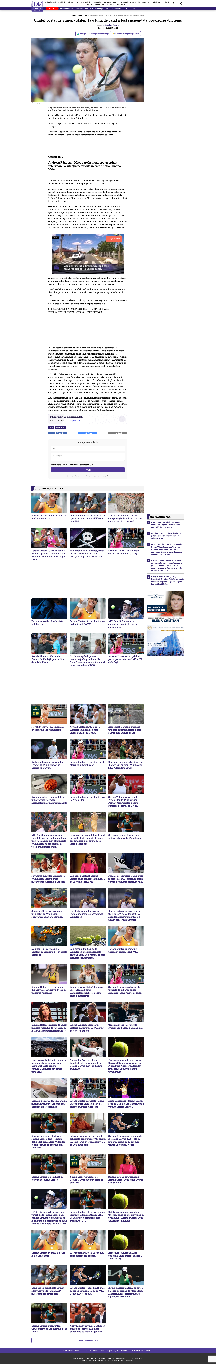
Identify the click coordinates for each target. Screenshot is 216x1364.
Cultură (166, 2)
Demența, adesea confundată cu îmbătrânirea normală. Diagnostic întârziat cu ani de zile (49, 799)
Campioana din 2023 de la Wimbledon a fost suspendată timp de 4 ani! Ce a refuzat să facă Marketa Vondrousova (87, 953)
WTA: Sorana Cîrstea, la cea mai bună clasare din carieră (87, 1254)
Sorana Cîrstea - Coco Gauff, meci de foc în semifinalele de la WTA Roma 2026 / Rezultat (87, 1290)
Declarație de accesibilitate (140, 1350)
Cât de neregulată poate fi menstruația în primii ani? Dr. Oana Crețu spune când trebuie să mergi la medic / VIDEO (87, 660)
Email (119, 433)
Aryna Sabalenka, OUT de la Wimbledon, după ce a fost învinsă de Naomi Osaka (85, 729)
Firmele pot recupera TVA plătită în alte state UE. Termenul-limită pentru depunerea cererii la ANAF (126, 878)
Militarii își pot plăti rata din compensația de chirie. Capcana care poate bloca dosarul (125, 518)
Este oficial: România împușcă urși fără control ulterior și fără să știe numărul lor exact (124, 729)
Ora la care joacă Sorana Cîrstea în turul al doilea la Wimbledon (125, 836)
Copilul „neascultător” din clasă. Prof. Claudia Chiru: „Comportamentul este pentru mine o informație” (87, 991)
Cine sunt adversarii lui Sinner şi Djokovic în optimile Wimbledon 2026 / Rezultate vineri (125, 764)
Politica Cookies (92, 1350)
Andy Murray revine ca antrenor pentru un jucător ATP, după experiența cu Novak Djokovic (87, 1328)
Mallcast (110, 4)
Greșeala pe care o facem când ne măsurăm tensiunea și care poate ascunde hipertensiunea (49, 1103)
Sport (89, 4)
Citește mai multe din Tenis (88, 1340)
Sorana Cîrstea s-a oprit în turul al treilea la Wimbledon (87, 763)
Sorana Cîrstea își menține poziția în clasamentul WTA (123, 950)
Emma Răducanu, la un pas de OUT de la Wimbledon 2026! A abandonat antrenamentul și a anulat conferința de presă (124, 915)
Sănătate (156, 2)
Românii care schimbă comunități (135, 2)
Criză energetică (83, 2)
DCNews (37, 6)
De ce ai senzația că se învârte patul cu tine (47, 623)
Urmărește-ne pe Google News (128, 34)
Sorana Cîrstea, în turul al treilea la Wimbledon (87, 798)
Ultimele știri (50, 2)
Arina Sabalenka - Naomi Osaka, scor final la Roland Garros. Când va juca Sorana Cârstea (126, 1103)
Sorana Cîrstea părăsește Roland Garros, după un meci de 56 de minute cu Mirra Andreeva (87, 1103)
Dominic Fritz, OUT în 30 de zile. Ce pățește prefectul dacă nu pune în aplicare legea (166, 535)
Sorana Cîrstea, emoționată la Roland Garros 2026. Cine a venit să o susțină (125, 1179)
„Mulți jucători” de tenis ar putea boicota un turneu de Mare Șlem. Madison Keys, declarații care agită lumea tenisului (125, 1292)
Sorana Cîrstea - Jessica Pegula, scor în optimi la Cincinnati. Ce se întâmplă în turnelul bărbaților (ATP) (49, 555)
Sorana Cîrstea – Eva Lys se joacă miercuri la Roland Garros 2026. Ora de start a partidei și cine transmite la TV (87, 1216)
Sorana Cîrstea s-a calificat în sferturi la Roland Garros (47, 1178)
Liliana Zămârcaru (111, 25)
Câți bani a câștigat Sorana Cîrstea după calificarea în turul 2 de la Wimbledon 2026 (87, 878)
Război (70, 2)
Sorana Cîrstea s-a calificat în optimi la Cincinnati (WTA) (124, 552)
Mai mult (122, 4)
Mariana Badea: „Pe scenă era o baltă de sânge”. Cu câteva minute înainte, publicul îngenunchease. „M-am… (99, 8)
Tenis (85, 15)
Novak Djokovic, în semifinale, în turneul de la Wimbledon (48, 728)
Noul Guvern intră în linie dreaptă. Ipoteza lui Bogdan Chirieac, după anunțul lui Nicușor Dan (165, 524)
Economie (96, 2)
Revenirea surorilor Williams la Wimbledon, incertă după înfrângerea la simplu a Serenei (48, 878)
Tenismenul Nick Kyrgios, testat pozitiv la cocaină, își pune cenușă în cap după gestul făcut (87, 553)
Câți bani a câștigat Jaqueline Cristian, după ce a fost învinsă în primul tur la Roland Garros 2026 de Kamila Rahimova (126, 1216)
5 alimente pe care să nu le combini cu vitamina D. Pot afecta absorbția (49, 951)
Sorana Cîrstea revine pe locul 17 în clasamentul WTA (49, 517)
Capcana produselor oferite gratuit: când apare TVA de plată (125, 1026)
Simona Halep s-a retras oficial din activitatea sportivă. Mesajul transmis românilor (49, 989)
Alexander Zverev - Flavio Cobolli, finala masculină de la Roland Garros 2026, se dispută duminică (86, 1064)
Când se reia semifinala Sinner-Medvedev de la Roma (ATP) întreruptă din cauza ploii (48, 1290)
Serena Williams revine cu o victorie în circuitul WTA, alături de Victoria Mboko (87, 1027)
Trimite (88, 470)
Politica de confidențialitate (72, 1350)
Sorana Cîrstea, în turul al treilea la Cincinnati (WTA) (87, 623)
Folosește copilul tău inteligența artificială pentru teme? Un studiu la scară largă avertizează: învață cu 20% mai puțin (88, 1140)
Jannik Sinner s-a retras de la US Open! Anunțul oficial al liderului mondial (87, 518)
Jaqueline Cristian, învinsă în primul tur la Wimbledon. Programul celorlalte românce (47, 913)
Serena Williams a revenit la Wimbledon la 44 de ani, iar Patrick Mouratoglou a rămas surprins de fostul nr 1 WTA (124, 801)
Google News (74, 421)
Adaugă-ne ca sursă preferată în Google (94, 34)
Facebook (59, 433)
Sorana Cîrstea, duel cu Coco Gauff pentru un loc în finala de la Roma (49, 1328)
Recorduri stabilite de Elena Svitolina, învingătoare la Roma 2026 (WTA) (125, 1255)
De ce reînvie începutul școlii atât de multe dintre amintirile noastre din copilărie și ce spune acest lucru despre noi (88, 839)
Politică (61, 2)
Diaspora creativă (111, 2)
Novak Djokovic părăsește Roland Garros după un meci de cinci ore (86, 1179)
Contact (124, 1350)
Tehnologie (99, 4)
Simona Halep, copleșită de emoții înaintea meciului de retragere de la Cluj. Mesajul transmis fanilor (49, 1027)
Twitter (89, 433)
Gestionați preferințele (109, 1350)
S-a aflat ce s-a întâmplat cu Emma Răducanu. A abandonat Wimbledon (86, 913)
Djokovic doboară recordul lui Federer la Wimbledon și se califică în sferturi (47, 764)
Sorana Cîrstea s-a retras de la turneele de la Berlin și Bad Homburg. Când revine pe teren (125, 989)
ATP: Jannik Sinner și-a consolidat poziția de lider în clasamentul (123, 624)
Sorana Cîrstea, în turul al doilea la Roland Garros (48, 1254)
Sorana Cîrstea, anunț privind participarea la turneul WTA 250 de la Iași (125, 659)
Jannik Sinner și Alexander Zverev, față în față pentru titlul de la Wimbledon (48, 659)
